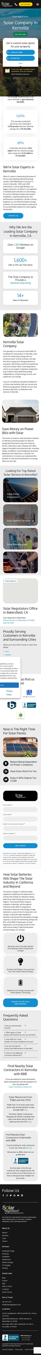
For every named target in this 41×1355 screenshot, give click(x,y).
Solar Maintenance (17, 544)
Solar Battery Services (18, 520)
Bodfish (8, 655)
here (26, 1110)
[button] (38, 4)
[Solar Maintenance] (33, 544)
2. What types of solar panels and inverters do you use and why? (20, 1033)
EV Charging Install (17, 567)
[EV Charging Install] (33, 568)
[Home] (14, 1209)
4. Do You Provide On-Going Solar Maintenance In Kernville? (18, 1047)
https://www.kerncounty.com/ (20, 1087)
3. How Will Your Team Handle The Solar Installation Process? (18, 1040)
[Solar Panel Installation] (33, 496)
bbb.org (29, 1148)
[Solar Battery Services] (33, 521)
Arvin (7, 651)
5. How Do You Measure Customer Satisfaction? (13, 1054)
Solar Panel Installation (13, 495)
